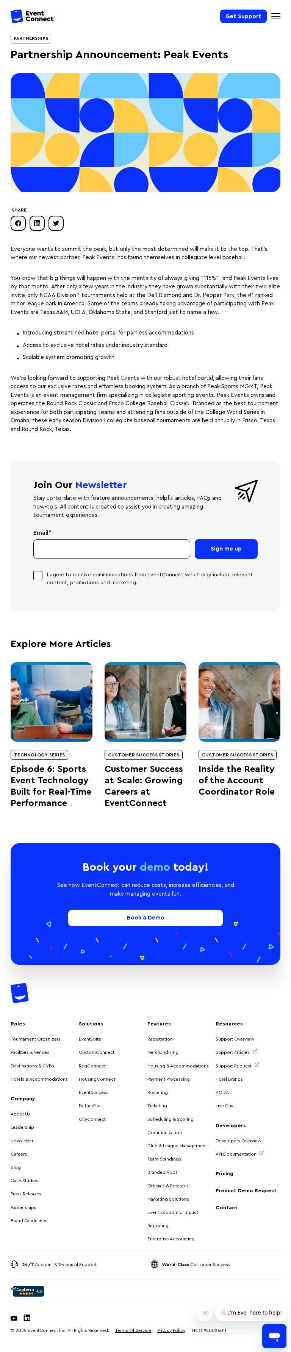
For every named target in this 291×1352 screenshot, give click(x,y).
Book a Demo (145, 918)
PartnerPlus (90, 1105)
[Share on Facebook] (18, 223)
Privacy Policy (171, 1330)
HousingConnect (97, 1079)
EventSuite (90, 1039)
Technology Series (39, 755)
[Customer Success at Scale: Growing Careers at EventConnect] (145, 702)
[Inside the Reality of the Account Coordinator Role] (239, 702)
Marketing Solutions (168, 1199)
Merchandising (162, 1052)
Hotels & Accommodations (39, 1079)
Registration (160, 1039)
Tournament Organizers (36, 1039)
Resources (229, 1024)
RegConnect (92, 1066)
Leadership (22, 1127)
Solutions (91, 1024)
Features (159, 1024)
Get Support (243, 16)
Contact (227, 1207)
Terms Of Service (133, 1330)
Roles (18, 1024)
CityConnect (93, 1119)
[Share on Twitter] (56, 223)
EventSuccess (93, 1092)
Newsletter (22, 1141)
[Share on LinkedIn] (37, 223)
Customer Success (196, 1264)
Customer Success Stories (143, 755)
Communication (164, 1132)
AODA (222, 1092)
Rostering (157, 1092)
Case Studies (24, 1180)
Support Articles (233, 1052)
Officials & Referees (168, 1186)
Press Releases (26, 1194)
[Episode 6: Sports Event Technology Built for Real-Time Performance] (51, 702)
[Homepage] (33, 17)
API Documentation (236, 1154)
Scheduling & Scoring (170, 1119)
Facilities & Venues (30, 1052)
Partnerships (31, 38)
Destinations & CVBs (32, 1066)
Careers (19, 1154)
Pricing (224, 1173)
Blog (16, 1167)
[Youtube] (14, 1319)
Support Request (234, 1066)
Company (23, 1099)
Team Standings (164, 1159)
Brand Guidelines (29, 1220)
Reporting (158, 1225)
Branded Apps (162, 1172)
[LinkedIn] (26, 1319)
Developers (231, 1125)
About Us (20, 1114)
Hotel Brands (229, 1079)
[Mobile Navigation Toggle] (275, 16)
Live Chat (225, 1105)
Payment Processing (168, 1079)
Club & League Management (177, 1146)
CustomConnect (96, 1052)
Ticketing (157, 1105)
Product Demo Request (246, 1190)
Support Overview (235, 1039)
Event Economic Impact (172, 1212)
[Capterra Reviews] (27, 1291)
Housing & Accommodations (178, 1066)
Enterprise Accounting (171, 1239)
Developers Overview (238, 1141)
